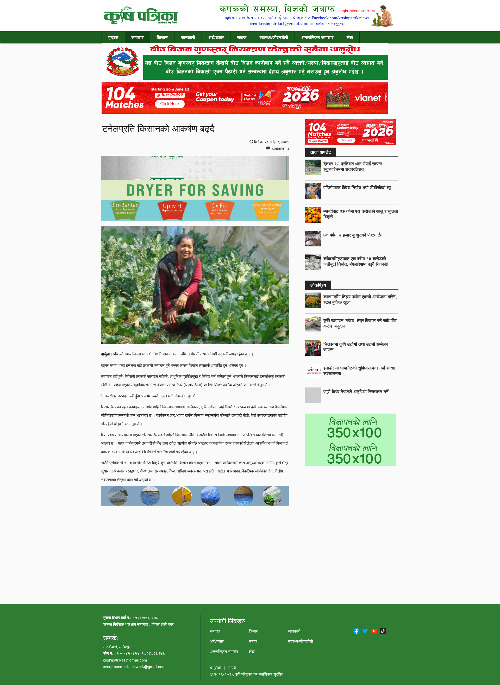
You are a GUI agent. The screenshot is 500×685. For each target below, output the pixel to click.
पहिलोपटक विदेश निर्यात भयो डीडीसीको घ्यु (357, 187)
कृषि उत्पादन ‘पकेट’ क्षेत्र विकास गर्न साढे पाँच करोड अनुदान (360, 323)
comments (280, 148)
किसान (162, 37)
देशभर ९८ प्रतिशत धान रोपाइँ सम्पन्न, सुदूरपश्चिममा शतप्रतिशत (353, 166)
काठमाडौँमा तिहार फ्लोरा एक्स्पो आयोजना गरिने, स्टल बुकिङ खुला (360, 299)
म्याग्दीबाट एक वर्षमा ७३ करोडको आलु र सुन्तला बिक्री (360, 214)
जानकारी (188, 37)
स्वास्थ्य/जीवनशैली (274, 37)
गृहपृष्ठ (113, 37)
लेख (350, 37)
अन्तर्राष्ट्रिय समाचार (317, 37)
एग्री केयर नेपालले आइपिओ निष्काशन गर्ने (356, 391)
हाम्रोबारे (216, 667)
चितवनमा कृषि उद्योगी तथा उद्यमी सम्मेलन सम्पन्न (355, 347)
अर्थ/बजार (216, 37)
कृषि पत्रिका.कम (247, 674)
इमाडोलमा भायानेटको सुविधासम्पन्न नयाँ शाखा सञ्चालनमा (359, 370)
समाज (241, 37)
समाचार (137, 37)
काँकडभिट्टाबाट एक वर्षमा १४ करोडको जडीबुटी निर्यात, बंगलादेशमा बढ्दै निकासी (355, 261)
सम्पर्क (232, 667)
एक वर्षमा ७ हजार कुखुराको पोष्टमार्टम (353, 235)
